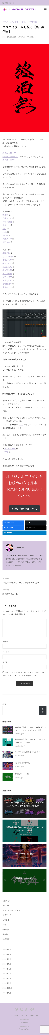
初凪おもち (7, 267)
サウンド (25, 22)
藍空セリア (7, 277)
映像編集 (33, 22)
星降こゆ (6, 253)
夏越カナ (6, 225)
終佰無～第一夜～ (10, 153)
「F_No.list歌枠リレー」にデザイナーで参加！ (22, 582)
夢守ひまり (7, 284)
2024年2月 (7, 969)
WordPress (24, 1023)
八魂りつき (7, 218)
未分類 (5, 934)
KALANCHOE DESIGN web (27, 1015)
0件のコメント (32, 37)
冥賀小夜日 (7, 222)
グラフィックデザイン (11, 22)
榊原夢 (5, 215)
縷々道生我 (7, 270)
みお (21, 424)
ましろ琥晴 (7, 274)
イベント (6, 906)
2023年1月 (7, 983)
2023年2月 (7, 978)
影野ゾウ (6, 242)
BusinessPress (24, 1029)
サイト (5, 662)
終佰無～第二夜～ (10, 160)
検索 (4, 704)
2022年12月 (7, 988)
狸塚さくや (7, 239)
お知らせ (6, 901)
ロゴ (4, 925)
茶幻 (4, 229)
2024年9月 (7, 964)
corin (5, 232)
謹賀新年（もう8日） (11, 594)
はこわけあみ (8, 256)
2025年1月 (7, 959)
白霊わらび (7, 260)
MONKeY (21, 37)
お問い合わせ (9, 3)
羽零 (6, 452)
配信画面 (6, 939)
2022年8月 (7, 993)
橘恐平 (5, 235)
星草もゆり (7, 280)
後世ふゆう (7, 263)
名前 (5, 642)
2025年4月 (7, 954)
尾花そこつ (7, 287)
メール (6, 652)
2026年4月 (7, 950)
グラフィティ (8, 915)
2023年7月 (7, 974)
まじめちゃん (10, 448)
